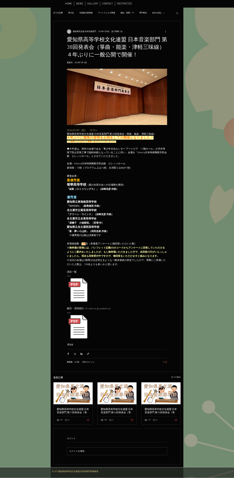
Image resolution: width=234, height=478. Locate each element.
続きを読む (157, 13)
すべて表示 (176, 377)
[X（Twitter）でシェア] (75, 353)
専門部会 (143, 13)
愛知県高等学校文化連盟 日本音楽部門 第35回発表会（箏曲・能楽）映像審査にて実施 (161, 411)
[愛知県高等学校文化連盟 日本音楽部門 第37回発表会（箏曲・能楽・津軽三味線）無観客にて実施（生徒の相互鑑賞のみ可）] (73, 393)
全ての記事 (58, 13)
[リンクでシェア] (88, 353)
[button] (177, 13)
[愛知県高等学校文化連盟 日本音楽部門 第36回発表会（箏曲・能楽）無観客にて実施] (117, 393)
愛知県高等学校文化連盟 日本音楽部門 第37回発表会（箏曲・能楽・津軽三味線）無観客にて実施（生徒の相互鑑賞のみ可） (73, 411)
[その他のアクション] (165, 31)
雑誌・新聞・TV (127, 13)
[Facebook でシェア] (68, 353)
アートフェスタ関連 (106, 13)
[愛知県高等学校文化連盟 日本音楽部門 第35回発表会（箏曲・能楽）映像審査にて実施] (161, 393)
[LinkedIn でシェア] (81, 353)
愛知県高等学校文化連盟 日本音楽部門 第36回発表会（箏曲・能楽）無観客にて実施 (117, 411)
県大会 (71, 13)
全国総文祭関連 (86, 13)
